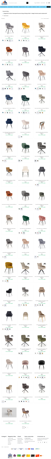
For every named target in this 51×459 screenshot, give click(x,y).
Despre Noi (9, 444)
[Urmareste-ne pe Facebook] (38, 442)
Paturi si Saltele (16, 6)
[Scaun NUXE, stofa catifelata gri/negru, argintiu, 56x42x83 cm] (5, 257)
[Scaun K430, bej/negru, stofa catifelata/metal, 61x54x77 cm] (28, 378)
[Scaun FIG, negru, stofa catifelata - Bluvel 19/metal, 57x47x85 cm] (40, 305)
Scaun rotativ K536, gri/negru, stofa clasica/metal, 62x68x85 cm (42, 157)
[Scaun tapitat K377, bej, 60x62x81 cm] (19, 137)
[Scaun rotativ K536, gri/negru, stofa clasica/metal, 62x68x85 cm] (35, 161)
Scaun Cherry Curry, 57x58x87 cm (25, 36)
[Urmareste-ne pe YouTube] (45, 442)
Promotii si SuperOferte (4, 6)
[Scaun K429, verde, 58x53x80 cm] (19, 161)
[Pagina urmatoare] (28, 427)
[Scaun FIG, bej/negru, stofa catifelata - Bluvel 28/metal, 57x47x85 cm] (35, 305)
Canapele (30, 6)
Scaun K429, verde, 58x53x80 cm (25, 156)
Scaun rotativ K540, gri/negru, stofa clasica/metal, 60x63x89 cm (9, 349)
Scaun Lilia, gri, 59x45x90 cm (42, 252)
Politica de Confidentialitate (12, 439)
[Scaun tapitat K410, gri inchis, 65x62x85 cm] (19, 89)
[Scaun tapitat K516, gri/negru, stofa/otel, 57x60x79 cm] (35, 209)
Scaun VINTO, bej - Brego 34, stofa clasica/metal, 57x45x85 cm (9, 373)
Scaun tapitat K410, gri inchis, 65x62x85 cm (25, 84)
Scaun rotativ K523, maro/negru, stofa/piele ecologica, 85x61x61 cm (9, 181)
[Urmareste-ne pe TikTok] (47, 442)
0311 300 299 (38, 2)
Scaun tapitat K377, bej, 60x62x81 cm (25, 132)
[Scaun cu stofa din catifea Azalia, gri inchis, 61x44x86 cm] (35, 65)
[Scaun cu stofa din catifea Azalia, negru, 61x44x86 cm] (38, 65)
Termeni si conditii (10, 438)
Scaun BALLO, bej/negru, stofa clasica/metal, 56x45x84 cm (9, 229)
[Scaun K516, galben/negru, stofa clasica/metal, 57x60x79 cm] (40, 209)
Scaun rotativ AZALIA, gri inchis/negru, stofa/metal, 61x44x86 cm (25, 397)
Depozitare (34, 6)
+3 (12, 40)
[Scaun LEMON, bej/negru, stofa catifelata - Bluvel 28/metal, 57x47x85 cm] (35, 185)
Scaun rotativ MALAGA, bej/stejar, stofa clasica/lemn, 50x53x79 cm (41, 325)
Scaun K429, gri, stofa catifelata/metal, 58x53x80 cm (25, 205)
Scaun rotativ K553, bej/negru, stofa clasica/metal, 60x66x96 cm (25, 277)
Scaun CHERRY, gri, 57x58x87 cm (9, 36)
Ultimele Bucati (20, 441)
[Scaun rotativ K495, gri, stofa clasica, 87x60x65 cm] (35, 113)
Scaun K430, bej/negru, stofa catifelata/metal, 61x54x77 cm (25, 373)
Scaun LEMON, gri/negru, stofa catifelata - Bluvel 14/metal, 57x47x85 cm (41, 181)
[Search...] (27, 3)
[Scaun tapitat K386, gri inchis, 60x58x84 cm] (19, 65)
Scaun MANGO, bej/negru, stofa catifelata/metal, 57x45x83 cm (9, 157)
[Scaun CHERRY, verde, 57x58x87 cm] (7, 41)
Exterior (38, 6)
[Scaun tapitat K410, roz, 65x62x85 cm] (21, 89)
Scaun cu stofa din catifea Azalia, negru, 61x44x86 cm (42, 60)
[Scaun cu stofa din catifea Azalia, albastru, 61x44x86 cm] (40, 65)
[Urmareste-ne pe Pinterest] (42, 442)
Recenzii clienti (20, 440)
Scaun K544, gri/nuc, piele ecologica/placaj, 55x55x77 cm (42, 133)
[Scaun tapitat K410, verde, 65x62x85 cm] (24, 89)
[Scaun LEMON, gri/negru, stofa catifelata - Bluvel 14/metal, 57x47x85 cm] (38, 185)
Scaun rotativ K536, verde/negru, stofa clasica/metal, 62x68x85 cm (25, 349)
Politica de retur (10, 440)
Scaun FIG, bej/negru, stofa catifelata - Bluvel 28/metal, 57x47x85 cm (42, 301)
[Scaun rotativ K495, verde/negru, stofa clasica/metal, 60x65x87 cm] (40, 113)
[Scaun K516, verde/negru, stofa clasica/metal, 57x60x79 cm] (38, 209)
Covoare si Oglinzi (42, 6)
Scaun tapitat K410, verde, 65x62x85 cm (25, 228)
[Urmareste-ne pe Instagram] (40, 442)
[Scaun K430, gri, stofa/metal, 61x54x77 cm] (24, 378)
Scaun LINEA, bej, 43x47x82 (25, 252)
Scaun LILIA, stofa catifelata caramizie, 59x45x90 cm (9, 204)
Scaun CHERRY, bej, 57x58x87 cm (41, 84)
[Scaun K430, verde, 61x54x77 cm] (21, 378)
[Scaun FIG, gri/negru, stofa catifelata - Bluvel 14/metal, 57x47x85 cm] (38, 305)
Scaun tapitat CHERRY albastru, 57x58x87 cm (9, 108)
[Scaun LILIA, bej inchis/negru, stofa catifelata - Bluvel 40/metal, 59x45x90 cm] (38, 257)
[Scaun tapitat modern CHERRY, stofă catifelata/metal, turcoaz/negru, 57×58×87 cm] (3, 41)
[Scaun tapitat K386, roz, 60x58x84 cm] (21, 65)
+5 (44, 64)
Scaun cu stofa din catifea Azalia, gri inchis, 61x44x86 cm (9, 84)
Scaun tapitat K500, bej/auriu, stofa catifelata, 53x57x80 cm (25, 325)
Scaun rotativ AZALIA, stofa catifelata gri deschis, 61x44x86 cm (42, 36)
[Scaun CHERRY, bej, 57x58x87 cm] (5, 41)
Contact (9, 441)
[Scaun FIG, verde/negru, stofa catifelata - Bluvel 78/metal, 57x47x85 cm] (42, 305)
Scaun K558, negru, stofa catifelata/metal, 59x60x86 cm (9, 301)
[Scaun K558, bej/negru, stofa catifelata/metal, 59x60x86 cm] (3, 305)
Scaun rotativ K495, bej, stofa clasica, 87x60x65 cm (42, 108)
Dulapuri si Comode (22, 6)
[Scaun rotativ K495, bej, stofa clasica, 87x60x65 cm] (38, 113)
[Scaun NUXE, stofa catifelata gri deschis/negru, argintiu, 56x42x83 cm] (3, 257)
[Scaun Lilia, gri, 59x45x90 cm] (35, 257)
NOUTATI (48, 6)
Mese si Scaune (10, 6)
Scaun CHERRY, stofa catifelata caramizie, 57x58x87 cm (9, 60)
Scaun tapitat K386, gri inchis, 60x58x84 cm (25, 60)
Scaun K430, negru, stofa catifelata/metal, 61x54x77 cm (42, 373)
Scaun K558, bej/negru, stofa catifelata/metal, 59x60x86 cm (9, 397)
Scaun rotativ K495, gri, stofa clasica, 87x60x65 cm (25, 300)
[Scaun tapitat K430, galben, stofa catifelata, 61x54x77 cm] (19, 378)
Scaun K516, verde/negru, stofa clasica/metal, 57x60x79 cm (41, 205)
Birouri (26, 6)
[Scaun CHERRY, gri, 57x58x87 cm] (10, 41)
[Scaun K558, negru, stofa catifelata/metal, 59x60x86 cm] (5, 305)
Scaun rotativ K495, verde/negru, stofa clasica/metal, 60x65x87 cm (41, 349)
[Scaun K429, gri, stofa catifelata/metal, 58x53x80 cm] (21, 161)
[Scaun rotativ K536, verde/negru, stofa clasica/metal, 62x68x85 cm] (38, 161)
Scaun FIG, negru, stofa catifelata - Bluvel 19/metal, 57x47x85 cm (9, 325)
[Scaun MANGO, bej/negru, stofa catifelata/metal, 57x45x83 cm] (5, 161)
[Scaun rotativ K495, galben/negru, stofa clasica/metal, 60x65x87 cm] (42, 113)
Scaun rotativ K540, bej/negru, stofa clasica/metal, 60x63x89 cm (42, 277)
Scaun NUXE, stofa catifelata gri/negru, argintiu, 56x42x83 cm (9, 253)
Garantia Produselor (20, 439)
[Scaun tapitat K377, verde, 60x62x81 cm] (21, 137)
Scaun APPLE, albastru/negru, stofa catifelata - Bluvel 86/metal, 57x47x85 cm (9, 133)
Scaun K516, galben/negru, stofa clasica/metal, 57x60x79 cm (9, 277)
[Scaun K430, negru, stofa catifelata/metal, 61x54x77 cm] (26, 378)
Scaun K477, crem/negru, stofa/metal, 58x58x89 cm (25, 180)
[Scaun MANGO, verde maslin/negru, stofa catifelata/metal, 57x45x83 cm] (3, 161)
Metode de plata (20, 438)
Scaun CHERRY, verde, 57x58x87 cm (25, 108)
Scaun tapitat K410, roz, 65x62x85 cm (42, 228)
